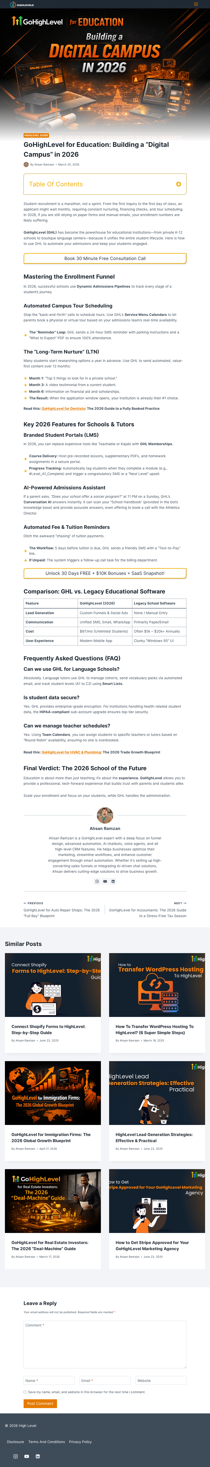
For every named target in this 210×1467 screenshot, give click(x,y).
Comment (34, 1325)
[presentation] (53, 985)
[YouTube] (26, 1456)
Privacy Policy (80, 1442)
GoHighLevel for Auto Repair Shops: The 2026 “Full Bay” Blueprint (62, 910)
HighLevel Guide (36, 135)
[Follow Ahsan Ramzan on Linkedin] (113, 881)
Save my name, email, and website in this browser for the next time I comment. (87, 1392)
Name (31, 1380)
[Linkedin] (37, 1456)
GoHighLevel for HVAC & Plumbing (71, 752)
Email (87, 1380)
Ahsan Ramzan (44, 164)
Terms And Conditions (46, 1442)
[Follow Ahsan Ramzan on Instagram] (97, 881)
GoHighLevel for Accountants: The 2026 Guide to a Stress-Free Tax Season (147, 910)
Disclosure (15, 1442)
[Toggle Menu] (196, 4)
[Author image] (26, 164)
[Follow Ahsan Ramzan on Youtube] (105, 881)
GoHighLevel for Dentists (63, 408)
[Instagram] (15, 1456)
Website (144, 1380)
